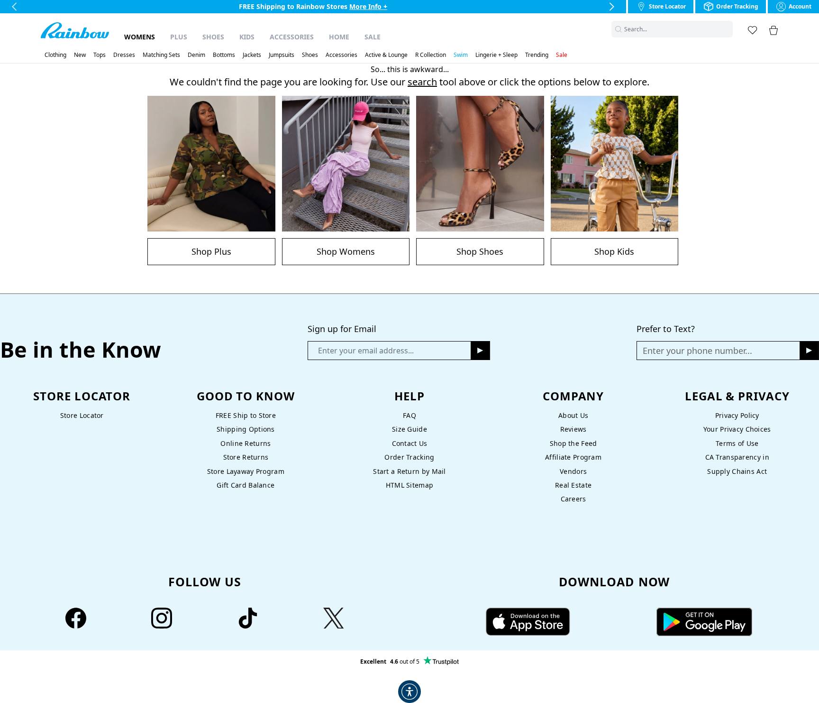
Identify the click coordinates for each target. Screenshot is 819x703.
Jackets (252, 55)
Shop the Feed (573, 443)
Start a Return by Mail (409, 471)
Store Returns (246, 457)
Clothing (55, 55)
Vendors (573, 471)
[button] (727, 29)
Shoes (213, 36)
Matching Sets (161, 55)
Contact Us (410, 443)
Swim (461, 55)
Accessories (292, 36)
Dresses (124, 55)
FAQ (409, 415)
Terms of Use (737, 443)
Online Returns (245, 443)
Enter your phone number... (697, 350)
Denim (196, 55)
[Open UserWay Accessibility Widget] (409, 691)
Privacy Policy (737, 415)
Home (339, 36)
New (80, 55)
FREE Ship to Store (246, 415)
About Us (573, 415)
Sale (372, 36)
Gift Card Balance (245, 485)
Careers (573, 498)
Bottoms (224, 55)
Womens (139, 36)
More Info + (368, 6)
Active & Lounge (386, 55)
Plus (178, 36)
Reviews (573, 429)
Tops (99, 55)
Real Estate (573, 485)
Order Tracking (409, 457)
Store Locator (82, 415)
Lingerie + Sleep (496, 55)
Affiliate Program (573, 457)
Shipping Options (246, 429)
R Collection (430, 55)
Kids (247, 36)
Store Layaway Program (245, 471)
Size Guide (409, 429)
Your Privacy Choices (737, 429)
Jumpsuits (281, 55)
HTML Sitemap (409, 485)
